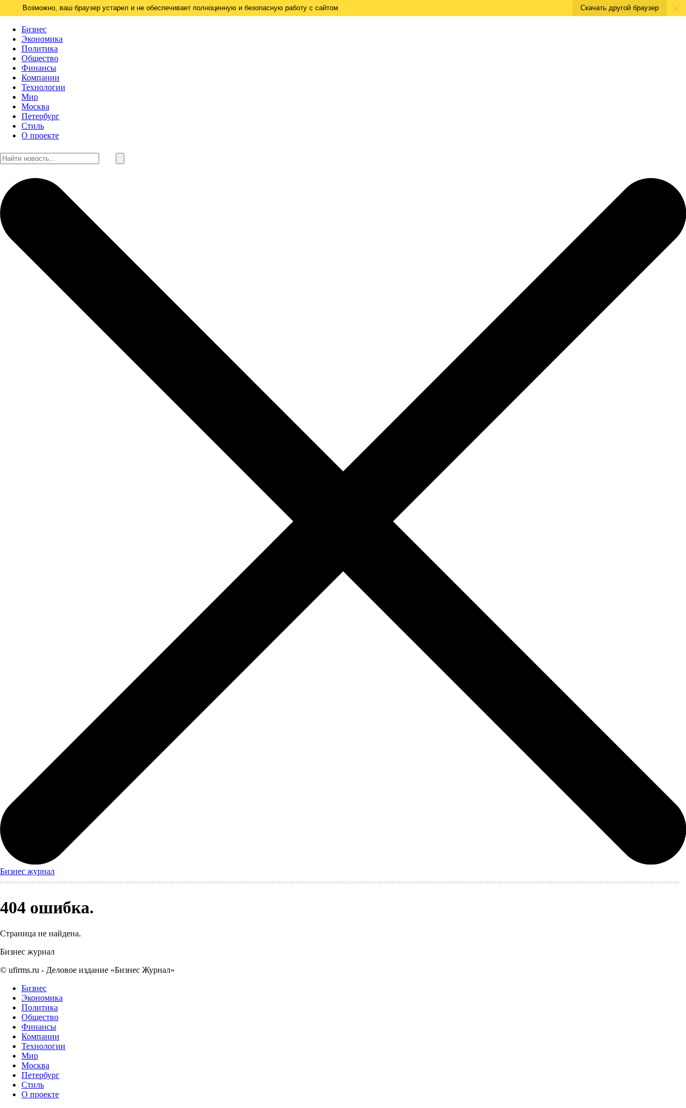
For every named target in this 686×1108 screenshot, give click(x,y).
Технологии (43, 87)
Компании (40, 77)
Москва (35, 106)
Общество (39, 58)
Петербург (40, 116)
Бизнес (34, 29)
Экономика (42, 38)
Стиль (32, 125)
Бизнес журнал (27, 871)
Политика (39, 48)
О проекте (40, 135)
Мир (29, 96)
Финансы (38, 67)
